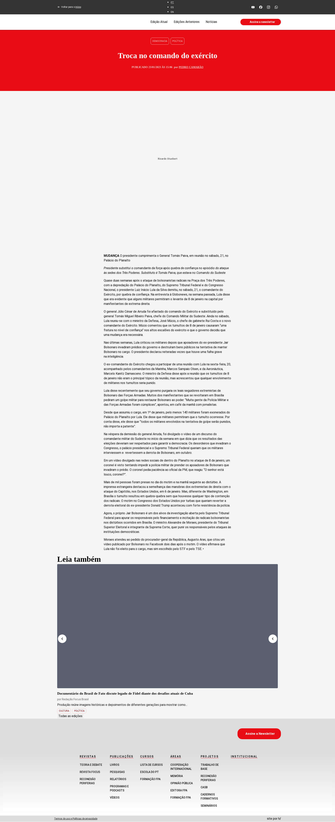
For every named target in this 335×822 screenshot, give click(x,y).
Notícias (211, 22)
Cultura (64, 711)
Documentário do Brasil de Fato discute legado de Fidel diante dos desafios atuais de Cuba (125, 693)
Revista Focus (90, 772)
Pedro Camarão (191, 67)
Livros (114, 764)
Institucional (244, 756)
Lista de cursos (151, 764)
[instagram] (268, 7)
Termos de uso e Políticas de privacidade (75, 818)
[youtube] (253, 7)
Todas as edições (70, 716)
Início (78, 7)
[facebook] (260, 7)
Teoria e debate (91, 764)
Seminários (209, 805)
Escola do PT (149, 772)
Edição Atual (159, 22)
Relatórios (118, 779)
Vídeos (114, 797)
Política (177, 41)
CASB (204, 787)
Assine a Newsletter (260, 734)
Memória (176, 776)
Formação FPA (150, 779)
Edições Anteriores (186, 22)
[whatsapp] (276, 7)
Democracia (159, 41)
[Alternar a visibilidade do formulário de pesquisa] (228, 22)
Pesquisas (117, 772)
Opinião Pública (181, 783)
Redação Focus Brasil (75, 699)
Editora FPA (178, 790)
